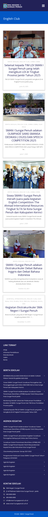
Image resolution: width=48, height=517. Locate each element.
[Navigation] (43, 5)
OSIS (11, 301)
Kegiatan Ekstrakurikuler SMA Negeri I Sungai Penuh (23, 308)
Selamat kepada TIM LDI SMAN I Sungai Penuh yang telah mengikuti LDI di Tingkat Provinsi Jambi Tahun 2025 (23, 70)
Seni (23, 304)
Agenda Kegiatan (9, 462)
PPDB (5, 350)
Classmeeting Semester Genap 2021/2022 (17, 451)
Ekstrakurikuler (8, 355)
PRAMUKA (34, 301)
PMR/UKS (27, 301)
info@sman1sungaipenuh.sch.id (17, 500)
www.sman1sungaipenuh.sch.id (17, 504)
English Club (24, 61)
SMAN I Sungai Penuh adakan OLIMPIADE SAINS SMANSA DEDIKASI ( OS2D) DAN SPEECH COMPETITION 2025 (24, 135)
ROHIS (40, 301)
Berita (5, 360)
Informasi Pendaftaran (11, 352)
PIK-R (21, 301)
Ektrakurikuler (20, 299)
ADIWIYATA (10, 299)
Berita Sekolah (13, 61)
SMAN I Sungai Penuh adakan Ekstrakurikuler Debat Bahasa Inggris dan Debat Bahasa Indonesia (23, 270)
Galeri (5, 357)
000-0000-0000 (11, 494)
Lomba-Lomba (35, 61)
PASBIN (16, 301)
